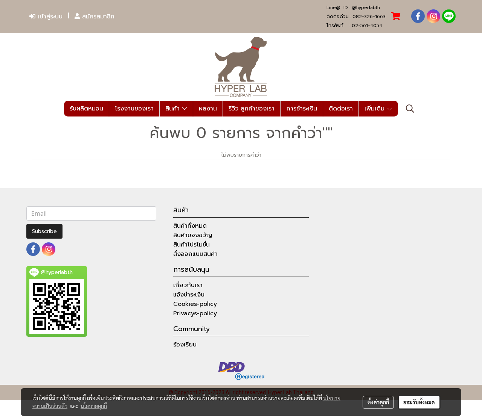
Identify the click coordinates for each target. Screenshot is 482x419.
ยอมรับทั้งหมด (419, 402)
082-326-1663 (369, 16)
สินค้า (173, 108)
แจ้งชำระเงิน (188, 294)
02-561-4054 (367, 25)
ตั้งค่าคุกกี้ (378, 402)
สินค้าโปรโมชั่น (191, 244)
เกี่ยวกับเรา (188, 285)
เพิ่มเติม (376, 108)
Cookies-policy (195, 304)
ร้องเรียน (185, 344)
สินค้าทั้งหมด (190, 225)
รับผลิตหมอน (86, 108)
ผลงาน (208, 108)
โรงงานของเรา (134, 108)
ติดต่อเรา (341, 108)
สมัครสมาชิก (97, 16)
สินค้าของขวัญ (192, 235)
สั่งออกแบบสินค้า (195, 254)
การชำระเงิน (301, 108)
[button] (410, 108)
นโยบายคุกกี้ (94, 405)
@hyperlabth (366, 7)
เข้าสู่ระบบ (49, 16)
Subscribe (44, 231)
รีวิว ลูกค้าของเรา (252, 108)
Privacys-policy (195, 313)
